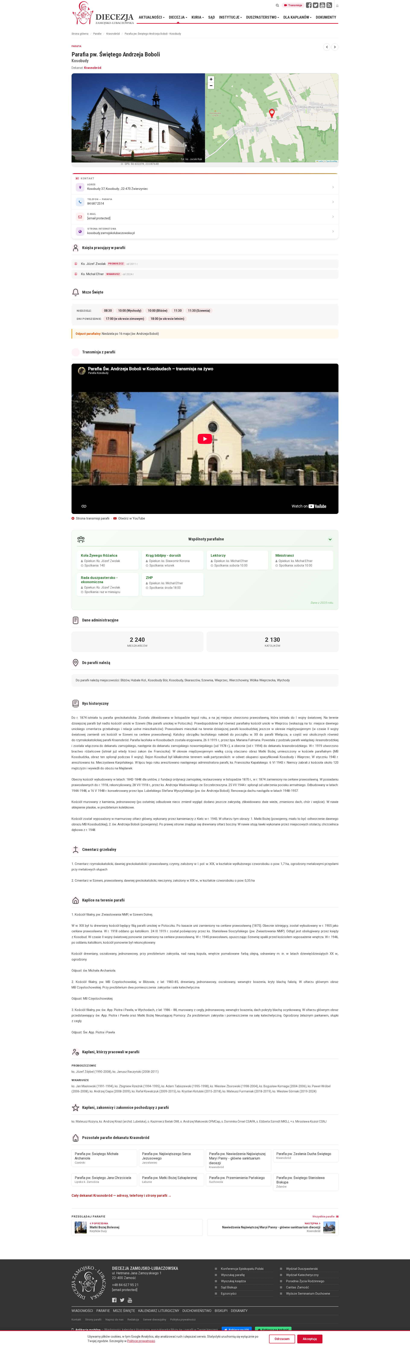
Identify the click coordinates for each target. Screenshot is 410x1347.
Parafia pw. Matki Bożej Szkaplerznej (169, 1180)
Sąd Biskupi (229, 1287)
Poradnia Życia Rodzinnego (305, 1281)
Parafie (97, 33)
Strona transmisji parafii (92, 518)
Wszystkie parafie (323, 1216)
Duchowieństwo (196, 1311)
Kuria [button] (197, 17)
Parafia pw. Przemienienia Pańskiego (237, 1180)
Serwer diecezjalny (154, 1319)
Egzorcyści (228, 1293)
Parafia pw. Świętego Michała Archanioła (96, 1158)
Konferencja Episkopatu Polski (242, 1269)
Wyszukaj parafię (233, 1275)
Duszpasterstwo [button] (261, 17)
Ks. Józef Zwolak (109, 264)
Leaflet (320, 161)
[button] (272, 113)
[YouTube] (322, 5)
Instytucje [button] (229, 17)
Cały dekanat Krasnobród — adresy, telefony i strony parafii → (121, 1196)
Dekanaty (239, 1311)
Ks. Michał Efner (107, 274)
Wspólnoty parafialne (206, 539)
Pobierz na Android (274, 1329)
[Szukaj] (277, 5)
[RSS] (329, 5)
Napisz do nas (114, 1319)
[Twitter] (315, 5)
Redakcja (133, 1319)
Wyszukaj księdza (233, 1281)
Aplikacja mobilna (88, 1330)
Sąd (211, 17)
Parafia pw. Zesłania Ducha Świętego (303, 1156)
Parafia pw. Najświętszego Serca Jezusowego (166, 1158)
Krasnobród (113, 33)
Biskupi (221, 1311)
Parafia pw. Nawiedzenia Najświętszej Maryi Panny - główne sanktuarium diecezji (237, 1160)
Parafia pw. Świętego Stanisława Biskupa (300, 1182)
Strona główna (80, 33)
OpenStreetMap (331, 161)
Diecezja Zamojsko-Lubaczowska (104, 12)
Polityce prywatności (141, 1341)
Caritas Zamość (297, 1287)
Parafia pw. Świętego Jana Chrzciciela (103, 1180)
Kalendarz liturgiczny (158, 1311)
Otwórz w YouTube (131, 518)
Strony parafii (93, 1319)
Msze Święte (124, 1311)
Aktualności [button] (151, 17)
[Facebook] (309, 5)
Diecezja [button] (177, 17)
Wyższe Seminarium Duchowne (308, 1293)
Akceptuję (310, 1339)
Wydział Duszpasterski (302, 1269)
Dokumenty (326, 17)
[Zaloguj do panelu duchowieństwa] (337, 5)
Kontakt (76, 1319)
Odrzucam (282, 1339)
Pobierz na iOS (238, 1329)
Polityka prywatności (183, 1319)
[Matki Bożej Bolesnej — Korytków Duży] (326, 47)
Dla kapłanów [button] (296, 17)
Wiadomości (82, 1311)
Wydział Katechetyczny (302, 1275)
